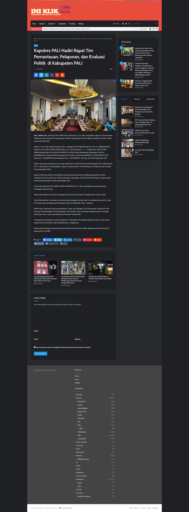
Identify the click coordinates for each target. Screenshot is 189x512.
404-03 (84, 150)
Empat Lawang (81, 442)
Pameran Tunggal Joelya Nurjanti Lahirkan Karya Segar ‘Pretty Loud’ (143, 83)
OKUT (78, 469)
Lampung (79, 445)
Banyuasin (81, 401)
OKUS (78, 466)
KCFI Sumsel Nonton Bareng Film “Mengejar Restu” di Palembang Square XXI (145, 122)
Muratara (81, 418)
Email (36, 339)
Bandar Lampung (84, 496)
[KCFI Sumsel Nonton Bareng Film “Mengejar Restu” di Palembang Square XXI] (127, 123)
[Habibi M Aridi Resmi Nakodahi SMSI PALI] (127, 143)
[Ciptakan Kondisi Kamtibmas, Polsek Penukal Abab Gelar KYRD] (101, 267)
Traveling (72, 24)
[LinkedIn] (46, 75)
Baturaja (79, 394)
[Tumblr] (52, 75)
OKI (79, 422)
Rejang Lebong (83, 459)
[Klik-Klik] (51, 10)
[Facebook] (36, 75)
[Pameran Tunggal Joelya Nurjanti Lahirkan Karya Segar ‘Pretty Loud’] (127, 84)
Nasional (51, 24)
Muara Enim (82, 411)
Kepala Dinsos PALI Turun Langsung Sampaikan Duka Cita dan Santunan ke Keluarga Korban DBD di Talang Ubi (144, 53)
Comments (151, 99)
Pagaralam (80, 472)
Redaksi (80, 24)
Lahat (80, 405)
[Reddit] (62, 75)
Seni (79, 486)
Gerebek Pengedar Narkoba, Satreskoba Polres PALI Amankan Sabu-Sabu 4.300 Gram (45, 279)
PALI (48, 38)
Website (77, 339)
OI (77, 462)
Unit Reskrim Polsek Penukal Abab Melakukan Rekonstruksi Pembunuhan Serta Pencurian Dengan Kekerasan (73, 280)
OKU (79, 425)
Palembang (82, 432)
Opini (79, 483)
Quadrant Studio (66, 508)
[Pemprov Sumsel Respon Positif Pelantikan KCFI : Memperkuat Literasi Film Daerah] (127, 110)
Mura (78, 449)
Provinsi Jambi (81, 476)
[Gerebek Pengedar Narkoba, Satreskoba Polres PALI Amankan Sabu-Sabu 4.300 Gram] (46, 267)
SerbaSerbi (62, 24)
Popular (125, 99)
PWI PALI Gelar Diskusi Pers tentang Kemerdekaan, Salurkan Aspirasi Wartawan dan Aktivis (74, 29)
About (77, 379)
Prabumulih (82, 439)
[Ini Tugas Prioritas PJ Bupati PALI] (127, 153)
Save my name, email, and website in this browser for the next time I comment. (63, 347)
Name (36, 331)
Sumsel (78, 489)
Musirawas (80, 452)
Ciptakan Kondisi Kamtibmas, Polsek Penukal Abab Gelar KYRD (100, 278)
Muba (80, 415)
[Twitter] (41, 75)
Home (34, 24)
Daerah (41, 24)
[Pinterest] (57, 75)
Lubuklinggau (83, 408)
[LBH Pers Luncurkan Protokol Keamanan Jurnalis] (127, 133)
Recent (137, 99)
